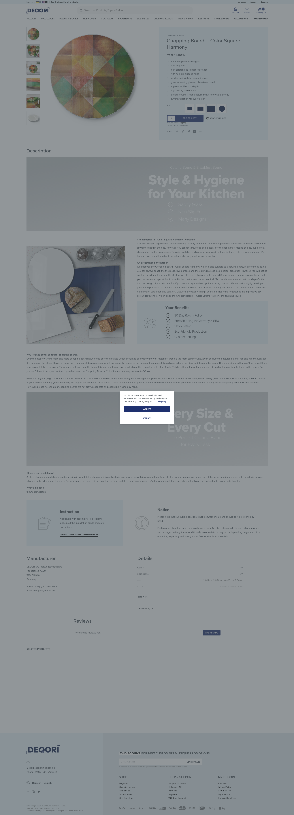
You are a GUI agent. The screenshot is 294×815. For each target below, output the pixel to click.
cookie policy (160, 401)
